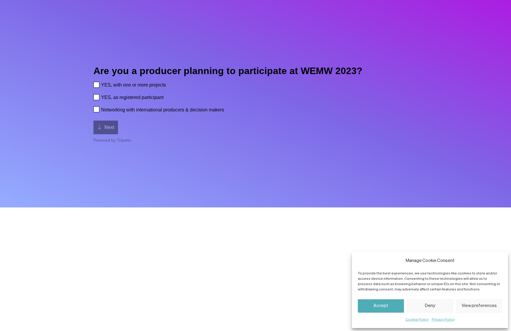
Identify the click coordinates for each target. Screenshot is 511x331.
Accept (380, 305)
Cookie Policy (417, 319)
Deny (430, 305)
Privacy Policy (443, 319)
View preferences (479, 305)
